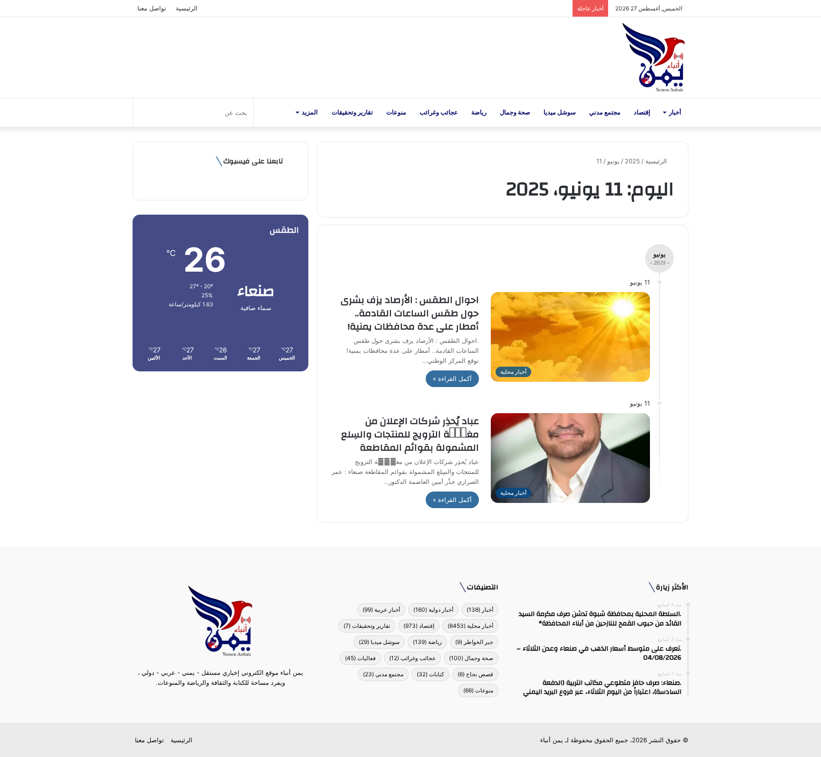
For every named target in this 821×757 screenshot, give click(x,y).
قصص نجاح (475, 674)
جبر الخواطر (474, 641)
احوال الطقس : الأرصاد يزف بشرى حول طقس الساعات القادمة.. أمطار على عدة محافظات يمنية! (407, 313)
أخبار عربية (381, 609)
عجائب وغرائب (439, 112)
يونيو (613, 161)
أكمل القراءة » (452, 378)
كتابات (430, 674)
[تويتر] (226, 700)
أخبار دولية (433, 609)
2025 (632, 161)
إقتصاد (642, 112)
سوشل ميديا (560, 112)
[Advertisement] (220, 452)
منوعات (396, 112)
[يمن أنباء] (653, 57)
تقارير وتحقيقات (352, 112)
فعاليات (360, 658)
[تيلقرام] (214, 700)
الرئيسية (187, 8)
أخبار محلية (470, 625)
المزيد (310, 112)
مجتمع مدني (605, 112)
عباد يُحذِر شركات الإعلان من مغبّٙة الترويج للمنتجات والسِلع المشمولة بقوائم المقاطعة (410, 434)
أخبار (675, 112)
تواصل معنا (151, 8)
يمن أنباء (551, 740)
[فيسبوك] (237, 700)
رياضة (479, 112)
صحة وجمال (515, 112)
